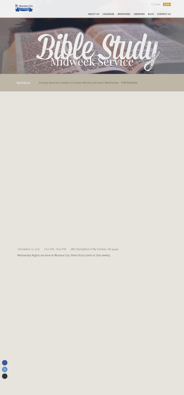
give (166, 4)
